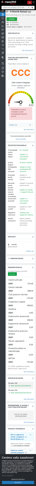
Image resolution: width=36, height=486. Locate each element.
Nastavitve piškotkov (18, 479)
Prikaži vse (30, 251)
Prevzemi (12, 274)
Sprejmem (18, 482)
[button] (29, 2)
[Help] (34, 2)
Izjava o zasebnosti (7, 475)
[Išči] (32, 7)
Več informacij (27, 50)
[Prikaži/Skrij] (28, 7)
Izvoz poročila (21, 139)
